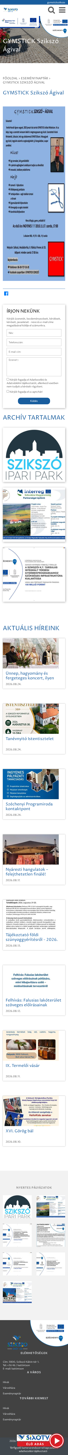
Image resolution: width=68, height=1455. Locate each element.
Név (9, 331)
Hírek (6, 1382)
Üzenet (11, 359)
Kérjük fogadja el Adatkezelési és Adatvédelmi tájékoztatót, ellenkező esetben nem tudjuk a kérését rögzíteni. (32, 383)
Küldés (34, 401)
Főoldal (10, 78)
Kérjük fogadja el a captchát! (26, 392)
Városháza (9, 1388)
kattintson (18, 1368)
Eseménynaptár (34, 78)
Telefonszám (14, 340)
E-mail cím (13, 350)
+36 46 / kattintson (18, 1365)
